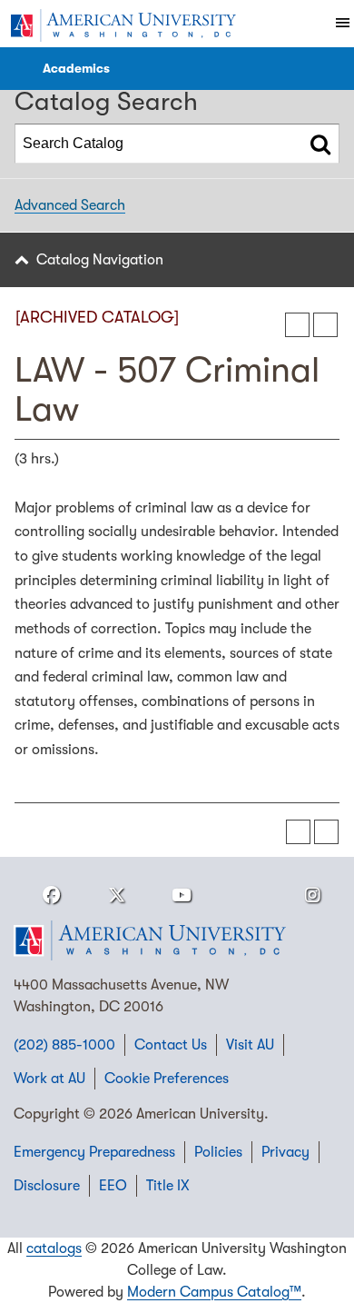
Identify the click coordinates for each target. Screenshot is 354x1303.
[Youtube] (182, 895)
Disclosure (47, 1186)
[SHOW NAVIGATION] (19, 68)
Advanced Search (70, 205)
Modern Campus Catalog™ (214, 1292)
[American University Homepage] (122, 25)
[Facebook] (51, 895)
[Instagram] (312, 895)
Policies (218, 1152)
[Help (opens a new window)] (325, 325)
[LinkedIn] (247, 895)
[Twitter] (116, 895)
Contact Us (170, 1045)
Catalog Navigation (99, 260)
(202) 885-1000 (64, 1045)
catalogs (54, 1248)
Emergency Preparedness (94, 1152)
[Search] (320, 144)
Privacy (285, 1152)
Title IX (168, 1186)
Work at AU (49, 1078)
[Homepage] (177, 940)
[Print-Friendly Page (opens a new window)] (297, 325)
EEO (113, 1186)
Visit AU (250, 1045)
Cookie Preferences (166, 1078)
